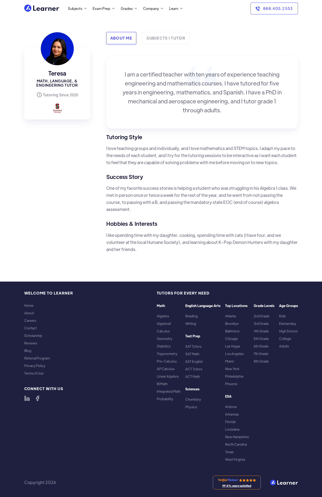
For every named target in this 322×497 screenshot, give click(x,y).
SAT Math (192, 354)
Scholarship (33, 336)
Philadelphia (234, 376)
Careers (30, 321)
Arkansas (232, 414)
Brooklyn (232, 324)
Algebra (163, 316)
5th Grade (261, 339)
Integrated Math (169, 391)
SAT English (194, 362)
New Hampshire (237, 437)
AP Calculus (166, 369)
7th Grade (261, 354)
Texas (229, 452)
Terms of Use (34, 373)
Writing (190, 324)
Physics (191, 407)
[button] (76, 8)
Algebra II (164, 324)
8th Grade (261, 361)
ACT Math (192, 377)
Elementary (287, 324)
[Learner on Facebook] (37, 398)
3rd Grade (261, 324)
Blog (27, 351)
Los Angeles (234, 354)
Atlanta (230, 316)
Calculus (163, 331)
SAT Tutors (193, 346)
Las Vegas (232, 346)
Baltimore (232, 331)
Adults (284, 346)
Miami (229, 361)
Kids (282, 316)
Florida (230, 422)
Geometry (164, 339)
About (29, 313)
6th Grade (261, 346)
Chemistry (193, 399)
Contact (30, 328)
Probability (165, 399)
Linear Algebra (167, 376)
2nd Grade (261, 316)
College (285, 339)
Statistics (164, 346)
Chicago (231, 339)
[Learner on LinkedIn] (27, 398)
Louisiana (232, 429)
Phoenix (231, 384)
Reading (191, 316)
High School (288, 331)
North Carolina (236, 444)
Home (28, 305)
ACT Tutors (193, 369)
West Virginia (235, 459)
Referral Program (37, 358)
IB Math (162, 384)
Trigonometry (167, 354)
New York (232, 369)
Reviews (30, 343)
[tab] (121, 38)
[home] (41, 8)
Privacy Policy (34, 366)
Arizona (230, 407)
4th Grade (261, 331)
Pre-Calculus (167, 361)
